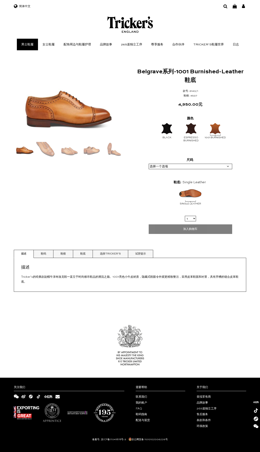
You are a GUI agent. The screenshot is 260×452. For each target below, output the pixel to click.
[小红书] (256, 402)
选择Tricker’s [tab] (110, 253)
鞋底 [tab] (83, 253)
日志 (236, 44)
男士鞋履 (27, 44)
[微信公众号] (256, 427)
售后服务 (202, 414)
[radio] (190, 197)
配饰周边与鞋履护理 (77, 44)
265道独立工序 (131, 44)
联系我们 (141, 396)
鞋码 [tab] (43, 253)
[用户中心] (243, 6)
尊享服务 (157, 44)
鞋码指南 (141, 414)
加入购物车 (190, 229)
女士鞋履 (48, 44)
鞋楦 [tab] (63, 253)
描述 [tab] (23, 253)
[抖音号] (256, 410)
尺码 (190, 160)
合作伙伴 (178, 44)
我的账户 (141, 402)
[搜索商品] (225, 6)
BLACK (166, 137)
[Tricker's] (130, 24)
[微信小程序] (256, 419)
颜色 (190, 118)
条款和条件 (204, 420)
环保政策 (202, 426)
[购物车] (234, 6)
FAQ (139, 408)
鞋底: (177, 182)
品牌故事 (106, 44)
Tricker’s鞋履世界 (208, 44)
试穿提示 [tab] (140, 253)
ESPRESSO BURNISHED (191, 139)
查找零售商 (204, 396)
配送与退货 (143, 420)
